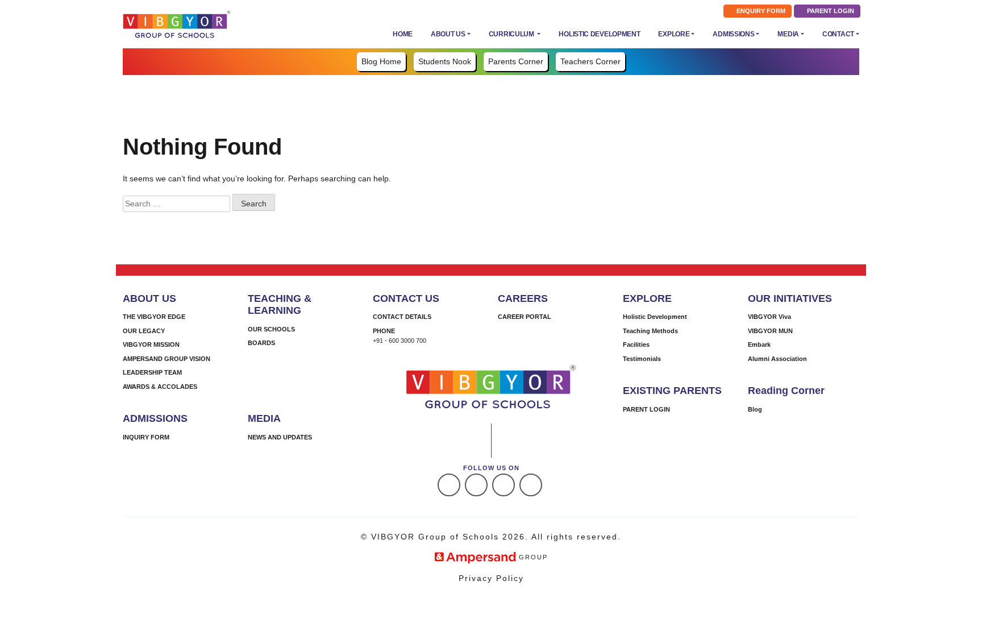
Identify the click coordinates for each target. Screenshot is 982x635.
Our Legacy (144, 330)
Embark (759, 344)
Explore (673, 34)
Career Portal (524, 316)
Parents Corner (515, 61)
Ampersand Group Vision (166, 358)
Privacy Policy (491, 578)
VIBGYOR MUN (770, 330)
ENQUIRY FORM (760, 10)
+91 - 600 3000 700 (399, 340)
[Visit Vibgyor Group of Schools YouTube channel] (530, 485)
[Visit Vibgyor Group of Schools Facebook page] (449, 485)
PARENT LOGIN (829, 10)
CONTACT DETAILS (402, 316)
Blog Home (381, 61)
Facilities (636, 344)
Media (788, 34)
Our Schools (271, 329)
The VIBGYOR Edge (154, 316)
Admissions (733, 34)
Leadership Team (152, 372)
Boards (261, 342)
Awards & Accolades (160, 386)
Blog (755, 409)
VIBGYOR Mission (151, 344)
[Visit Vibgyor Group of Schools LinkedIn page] (503, 485)
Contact (838, 34)
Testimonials (642, 358)
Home (403, 34)
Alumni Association (777, 358)
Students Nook (444, 61)
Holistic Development (599, 34)
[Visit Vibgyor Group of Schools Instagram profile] (476, 485)
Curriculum (512, 34)
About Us (448, 34)
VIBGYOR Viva (769, 316)
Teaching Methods (650, 330)
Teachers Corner (590, 61)
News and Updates (280, 437)
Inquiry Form (146, 437)
